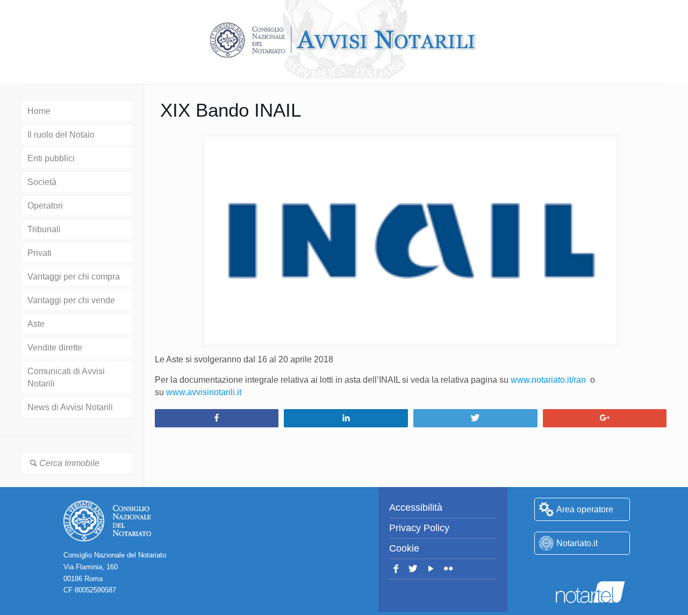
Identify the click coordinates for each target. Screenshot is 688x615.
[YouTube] (431, 569)
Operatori (45, 205)
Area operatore (584, 509)
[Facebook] (396, 569)
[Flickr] (448, 569)
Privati (39, 253)
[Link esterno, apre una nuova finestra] (582, 570)
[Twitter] (413, 569)
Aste (36, 323)
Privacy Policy (419, 528)
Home (39, 111)
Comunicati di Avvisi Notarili (66, 377)
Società (41, 182)
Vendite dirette (54, 347)
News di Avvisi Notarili (70, 407)
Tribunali (44, 229)
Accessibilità (415, 507)
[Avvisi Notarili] (344, 40)
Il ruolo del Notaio (61, 134)
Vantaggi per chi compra (73, 276)
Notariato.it (577, 543)
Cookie (404, 548)
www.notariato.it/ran (548, 379)
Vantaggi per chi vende (71, 300)
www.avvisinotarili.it (203, 392)
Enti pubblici (51, 158)
